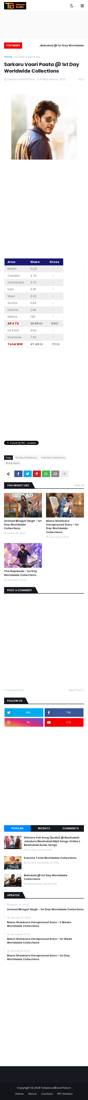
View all (79, 485)
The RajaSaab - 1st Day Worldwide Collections (20, 573)
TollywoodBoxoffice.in (56, 1088)
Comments (70, 828)
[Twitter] (28, 474)
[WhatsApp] (46, 474)
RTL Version (65, 1094)
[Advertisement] (44, 209)
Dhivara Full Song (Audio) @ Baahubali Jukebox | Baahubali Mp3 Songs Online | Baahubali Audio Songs (52, 841)
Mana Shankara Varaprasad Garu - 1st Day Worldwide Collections (62, 526)
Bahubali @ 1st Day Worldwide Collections (62, 46)
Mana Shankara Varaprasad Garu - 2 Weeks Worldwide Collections (39, 924)
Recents (44, 828)
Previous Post (15, 690)
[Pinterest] (37, 474)
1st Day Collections (27, 57)
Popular (17, 828)
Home (8, 57)
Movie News (12, 463)
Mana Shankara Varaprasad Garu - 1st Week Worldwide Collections (39, 941)
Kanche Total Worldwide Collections (50, 858)
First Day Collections (53, 457)
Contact (47, 1094)
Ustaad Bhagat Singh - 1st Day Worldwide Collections (23, 524)
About (32, 1094)
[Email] (55, 474)
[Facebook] (18, 474)
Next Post (75, 690)
